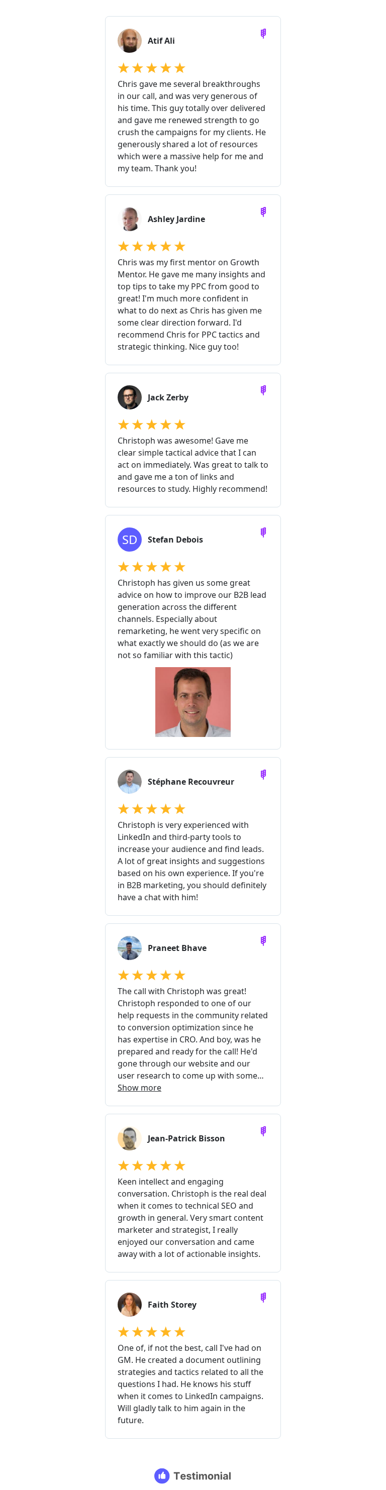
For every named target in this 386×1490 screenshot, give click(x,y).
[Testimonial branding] (193, 1476)
